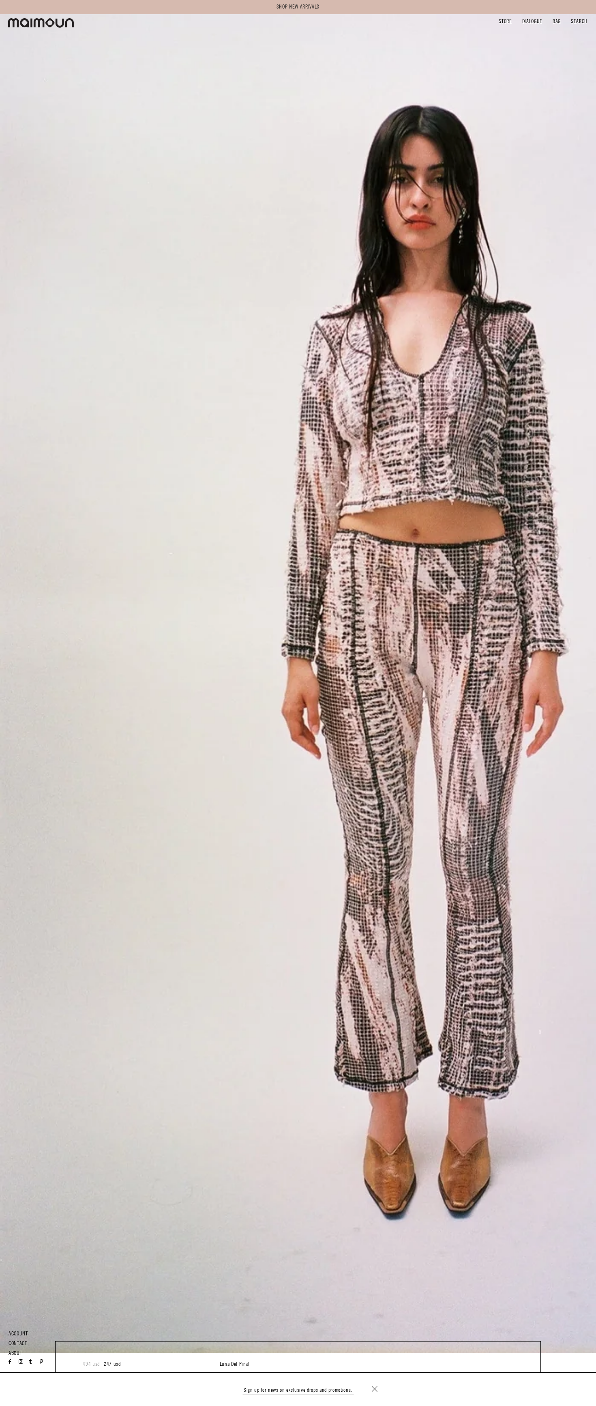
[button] (505, 22)
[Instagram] (21, 1361)
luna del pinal (235, 1364)
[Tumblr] (30, 1361)
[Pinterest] (41, 1361)
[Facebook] (10, 1361)
